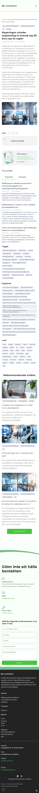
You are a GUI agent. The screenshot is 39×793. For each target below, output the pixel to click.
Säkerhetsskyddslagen (9, 335)
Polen (29, 356)
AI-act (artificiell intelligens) (10, 26)
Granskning (19, 256)
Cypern (25, 344)
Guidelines (28, 256)
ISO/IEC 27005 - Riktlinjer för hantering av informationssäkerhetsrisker (15, 311)
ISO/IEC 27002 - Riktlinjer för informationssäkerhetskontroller (12, 306)
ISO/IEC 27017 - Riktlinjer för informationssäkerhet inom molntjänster (19, 315)
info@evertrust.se (8, 598)
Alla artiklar (19, 531)
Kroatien (29, 350)
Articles (4, 19)
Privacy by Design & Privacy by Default (14, 269)
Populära (9, 177)
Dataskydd (26, 253)
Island (17, 350)
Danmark (32, 344)
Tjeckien (18, 362)
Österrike (22, 356)
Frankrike (29, 347)
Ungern (33, 362)
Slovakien (21, 359)
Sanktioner (29, 275)
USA (4, 366)
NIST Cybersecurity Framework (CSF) (24, 329)
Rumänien (13, 359)
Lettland (5, 353)
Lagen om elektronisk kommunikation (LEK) (15, 325)
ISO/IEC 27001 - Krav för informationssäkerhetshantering (19, 302)
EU (3, 29)
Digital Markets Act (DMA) (22, 293)
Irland (11, 350)
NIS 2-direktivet (7, 329)
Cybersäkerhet (7, 253)
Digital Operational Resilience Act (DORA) (15, 296)
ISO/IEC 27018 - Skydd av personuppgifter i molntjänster (19, 319)
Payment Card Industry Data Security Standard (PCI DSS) (19, 332)
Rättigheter (6, 275)
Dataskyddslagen (8, 293)
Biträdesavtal (22, 250)
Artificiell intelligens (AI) (27, 26)
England (5, 347)
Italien (23, 350)
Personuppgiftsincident (19, 262)
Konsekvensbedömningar (26, 259)
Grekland (5, 350)
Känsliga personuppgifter (10, 259)
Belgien (10, 344)
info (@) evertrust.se (8, 770)
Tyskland (26, 362)
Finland (22, 347)
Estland (12, 347)
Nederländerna (7, 356)
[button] (8, 133)
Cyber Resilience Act (27, 287)
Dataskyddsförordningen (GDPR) (24, 290)
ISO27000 (6, 322)
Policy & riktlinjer (7, 265)
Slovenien (29, 359)
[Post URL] (19, 389)
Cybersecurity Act (8, 290)
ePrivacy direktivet (25, 299)
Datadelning (17, 253)
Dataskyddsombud (8, 256)
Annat (4, 344)
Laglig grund (6, 262)
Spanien (5, 362)
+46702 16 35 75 (7, 613)
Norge (15, 356)
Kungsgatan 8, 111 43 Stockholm (12, 748)
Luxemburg (19, 353)
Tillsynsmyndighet (8, 278)
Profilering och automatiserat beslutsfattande (16, 272)
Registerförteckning (18, 275)
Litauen (12, 353)
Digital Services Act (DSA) (10, 299)
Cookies (30, 250)
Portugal (5, 359)
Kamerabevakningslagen (18, 322)
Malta (27, 353)
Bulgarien (18, 344)
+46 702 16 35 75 (6, 761)
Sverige (9, 29)
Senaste (22, 177)
